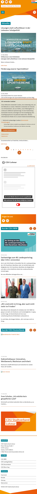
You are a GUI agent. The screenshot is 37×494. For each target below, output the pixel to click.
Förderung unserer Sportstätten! (14, 69)
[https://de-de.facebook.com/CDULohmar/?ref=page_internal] (2, 1)
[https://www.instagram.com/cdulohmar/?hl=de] (10, 1)
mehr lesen (4, 65)
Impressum (4, 136)
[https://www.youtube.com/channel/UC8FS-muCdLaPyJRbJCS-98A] (6, 1)
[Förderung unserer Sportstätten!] (18, 72)
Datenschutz (5, 134)
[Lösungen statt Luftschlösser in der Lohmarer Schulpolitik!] (18, 33)
